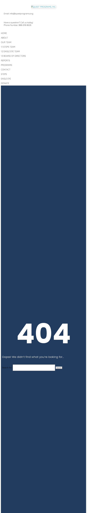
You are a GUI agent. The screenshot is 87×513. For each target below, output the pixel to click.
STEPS (4, 74)
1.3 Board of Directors (13, 56)
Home (4, 33)
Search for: (7, 367)
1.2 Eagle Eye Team (10, 51)
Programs (6, 65)
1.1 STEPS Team (8, 46)
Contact (5, 69)
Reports (5, 60)
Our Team (6, 42)
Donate (5, 83)
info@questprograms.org (21, 13)
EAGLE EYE (6, 78)
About (4, 37)
